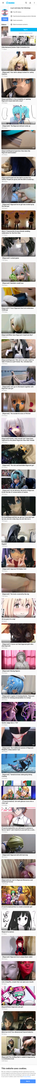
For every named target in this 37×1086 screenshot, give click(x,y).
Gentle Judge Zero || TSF (10, 723)
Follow (5, 19)
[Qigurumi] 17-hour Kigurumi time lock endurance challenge (18, 309)
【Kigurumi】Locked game (10, 258)
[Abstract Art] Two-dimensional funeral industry (17, 1032)
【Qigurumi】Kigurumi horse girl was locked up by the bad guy (18, 205)
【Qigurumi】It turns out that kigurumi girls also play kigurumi (17, 645)
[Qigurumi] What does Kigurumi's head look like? (17, 335)
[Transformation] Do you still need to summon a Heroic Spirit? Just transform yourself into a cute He (18, 829)
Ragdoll (4, 544)
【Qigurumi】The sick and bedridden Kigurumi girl (18, 465)
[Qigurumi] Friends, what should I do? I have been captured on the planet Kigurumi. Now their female (18, 439)
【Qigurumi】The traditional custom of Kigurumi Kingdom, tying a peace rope (17, 748)
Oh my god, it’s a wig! (8, 619)
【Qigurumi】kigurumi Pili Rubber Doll (14, 569)
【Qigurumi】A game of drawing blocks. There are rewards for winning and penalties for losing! (18, 697)
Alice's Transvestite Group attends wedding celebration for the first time (16, 232)
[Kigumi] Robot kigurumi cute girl (12, 1007)
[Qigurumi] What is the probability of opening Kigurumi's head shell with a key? (16, 100)
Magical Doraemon (8, 932)
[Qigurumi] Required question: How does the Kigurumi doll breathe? (16, 151)
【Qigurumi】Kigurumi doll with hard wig (15, 855)
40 (17, 14)
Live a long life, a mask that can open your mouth (17, 982)
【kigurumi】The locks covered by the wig (15, 594)
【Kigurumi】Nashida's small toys (12, 283)
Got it (28, 1081)
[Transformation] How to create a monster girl (17, 907)
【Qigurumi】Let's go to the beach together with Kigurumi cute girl (17, 387)
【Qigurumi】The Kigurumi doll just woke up (16, 126)
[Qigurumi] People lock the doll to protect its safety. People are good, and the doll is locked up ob (17, 178)
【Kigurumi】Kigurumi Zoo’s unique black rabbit (17, 957)
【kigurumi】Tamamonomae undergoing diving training (17, 775)
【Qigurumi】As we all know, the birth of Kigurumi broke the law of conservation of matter (18, 491)
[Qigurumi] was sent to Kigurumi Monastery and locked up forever (17, 881)
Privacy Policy (27, 1076)
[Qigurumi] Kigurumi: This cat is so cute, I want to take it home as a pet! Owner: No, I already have (18, 361)
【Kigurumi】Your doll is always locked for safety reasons (18, 73)
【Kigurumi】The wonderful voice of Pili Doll (16, 413)
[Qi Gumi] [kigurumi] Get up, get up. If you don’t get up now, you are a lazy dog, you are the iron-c (18, 518)
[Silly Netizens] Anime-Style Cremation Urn (16, 47)
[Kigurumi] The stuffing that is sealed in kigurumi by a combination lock (18, 1058)
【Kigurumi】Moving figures (11, 671)
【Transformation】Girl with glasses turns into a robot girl (18, 802)
